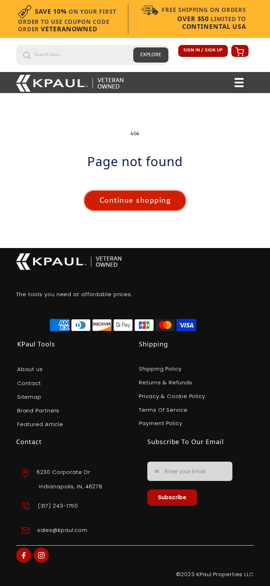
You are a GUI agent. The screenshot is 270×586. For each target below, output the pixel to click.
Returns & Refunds (165, 382)
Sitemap (29, 397)
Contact (29, 383)
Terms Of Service (163, 410)
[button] (238, 51)
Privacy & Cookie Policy (172, 396)
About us (30, 369)
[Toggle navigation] (239, 82)
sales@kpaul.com (62, 530)
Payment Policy (160, 423)
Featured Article (40, 424)
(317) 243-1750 (58, 505)
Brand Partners (38, 410)
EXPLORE (150, 55)
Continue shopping (135, 200)
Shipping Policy (160, 368)
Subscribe (172, 497)
